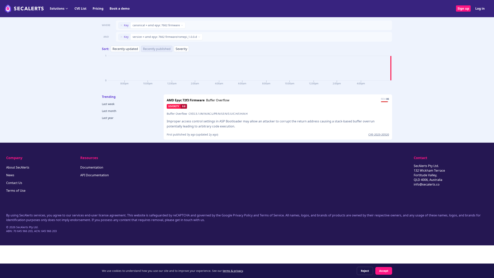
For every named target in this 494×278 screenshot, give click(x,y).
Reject (365, 271)
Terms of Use (15, 190)
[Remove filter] (121, 25)
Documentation (91, 167)
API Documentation (94, 175)
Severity (181, 49)
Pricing (98, 8)
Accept (383, 271)
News (10, 175)
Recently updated (125, 49)
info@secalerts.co (427, 184)
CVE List (80, 8)
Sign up (463, 8)
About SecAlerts (17, 167)
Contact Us (14, 183)
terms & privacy (233, 271)
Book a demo (120, 8)
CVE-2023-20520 (378, 134)
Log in (480, 8)
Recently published (157, 49)
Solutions (57, 8)
